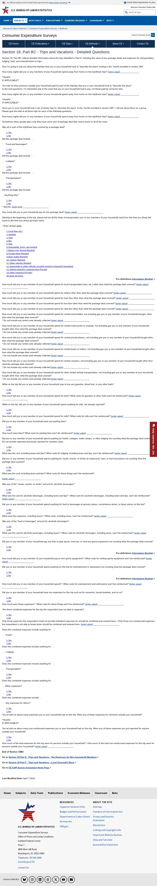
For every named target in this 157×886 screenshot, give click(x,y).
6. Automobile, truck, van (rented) (21, 247)
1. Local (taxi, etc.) (14, 231)
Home (7, 793)
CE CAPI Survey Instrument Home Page (29, 767)
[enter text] (17, 207)
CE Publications (39, 43)
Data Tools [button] (35, 20)
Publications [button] (53, 20)
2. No (8, 135)
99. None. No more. (14, 275)
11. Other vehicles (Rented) (18, 263)
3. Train (9, 237)
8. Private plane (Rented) (17, 253)
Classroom (101, 793)
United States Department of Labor (140, 2)
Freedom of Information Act (108, 811)
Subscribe (151, 7)
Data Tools (37, 793)
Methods (63, 28)
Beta (115, 793)
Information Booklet (142, 279)
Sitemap (97, 806)
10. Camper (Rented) (15, 260)
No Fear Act (66, 821)
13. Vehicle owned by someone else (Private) (26, 269)
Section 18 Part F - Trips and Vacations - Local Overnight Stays (41, 762)
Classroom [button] (96, 20)
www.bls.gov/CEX (26, 861)
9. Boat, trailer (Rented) (17, 256)
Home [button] (7, 20)
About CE (117, 43)
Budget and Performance (73, 811)
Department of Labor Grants (75, 816)
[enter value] (114, 72)
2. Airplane (11, 234)
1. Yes (8, 132)
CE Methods (91, 43)
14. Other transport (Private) (19, 272)
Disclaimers (99, 825)
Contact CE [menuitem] (143, 43)
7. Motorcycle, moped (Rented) (20, 250)
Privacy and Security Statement (103, 818)
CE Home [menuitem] (14, 43)
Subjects (20, 793)
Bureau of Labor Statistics (15, 28)
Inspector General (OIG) (72, 806)
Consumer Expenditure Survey (43, 28)
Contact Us (23, 867)
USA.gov (64, 826)
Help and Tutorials (102, 839)
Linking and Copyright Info (107, 829)
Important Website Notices (107, 834)
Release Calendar (138, 7)
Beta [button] (109, 20)
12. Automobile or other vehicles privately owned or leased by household (39, 266)
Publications (55, 793)
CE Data (66, 43)
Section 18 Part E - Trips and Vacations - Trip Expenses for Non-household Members (53, 757)
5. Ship (9, 243)
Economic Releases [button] (75, 20)
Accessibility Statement (105, 844)
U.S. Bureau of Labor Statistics (31, 10)
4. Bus (9, 240)
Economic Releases (79, 793)
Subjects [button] (19, 20)
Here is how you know (58, 2)
